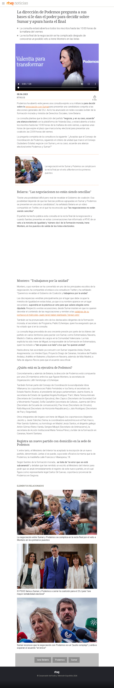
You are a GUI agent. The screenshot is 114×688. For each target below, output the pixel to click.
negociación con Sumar (37, 106)
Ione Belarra (43, 660)
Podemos (60, 660)
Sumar (74, 660)
